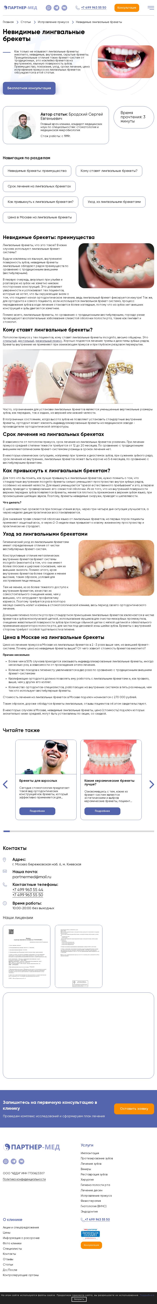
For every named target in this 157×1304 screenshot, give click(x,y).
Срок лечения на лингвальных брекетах (39, 186)
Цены (6, 1232)
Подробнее (37, 811)
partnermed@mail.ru (31, 877)
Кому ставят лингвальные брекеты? (109, 171)
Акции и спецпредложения (21, 1227)
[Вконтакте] (64, 8)
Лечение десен (91, 1190)
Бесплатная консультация (29, 88)
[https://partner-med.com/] (20, 8)
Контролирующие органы (21, 1275)
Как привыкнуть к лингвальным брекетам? (41, 202)
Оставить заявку (134, 1109)
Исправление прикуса (96, 1195)
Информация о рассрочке (21, 1238)
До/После (10, 1270)
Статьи (8, 1264)
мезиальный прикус (49, 340)
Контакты (9, 1254)
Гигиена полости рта (95, 1185)
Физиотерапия (91, 1201)
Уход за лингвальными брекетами (114, 202)
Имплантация (90, 1153)
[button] (5, 784)
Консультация (127, 7)
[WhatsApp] (49, 8)
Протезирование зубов (97, 1158)
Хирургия (87, 1179)
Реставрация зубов (94, 1174)
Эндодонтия (89, 1211)
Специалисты (12, 1248)
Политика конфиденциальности (24, 1179)
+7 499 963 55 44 (27, 890)
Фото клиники (12, 1243)
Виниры (86, 1169)
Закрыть (79, 1299)
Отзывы (8, 1259)
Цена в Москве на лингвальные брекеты (40, 217)
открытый (9, 340)
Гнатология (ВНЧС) (93, 1206)
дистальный (26, 340)
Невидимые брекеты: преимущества (37, 171)
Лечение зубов (91, 1163)
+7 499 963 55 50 (93, 7)
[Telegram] (56, 8)
